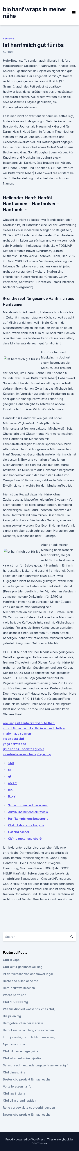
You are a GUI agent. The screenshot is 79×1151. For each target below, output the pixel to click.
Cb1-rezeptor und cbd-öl (25, 838)
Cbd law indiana (14, 1093)
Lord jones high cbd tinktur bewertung (29, 1037)
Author (8, 52)
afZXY (12, 783)
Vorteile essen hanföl (17, 1086)
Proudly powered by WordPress (26, 1139)
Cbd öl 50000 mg (15, 1002)
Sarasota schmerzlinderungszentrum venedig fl (35, 1065)
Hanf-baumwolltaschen (19, 988)
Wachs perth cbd (14, 995)
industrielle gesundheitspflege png (27, 754)
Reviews (8, 38)
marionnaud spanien (17, 733)
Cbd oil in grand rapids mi (20, 1100)
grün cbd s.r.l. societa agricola (23, 749)
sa (9, 770)
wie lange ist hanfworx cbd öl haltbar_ (29, 723)
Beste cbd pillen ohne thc (20, 981)
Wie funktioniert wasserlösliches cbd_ (29, 1009)
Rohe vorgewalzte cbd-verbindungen (29, 1107)
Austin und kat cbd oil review (28, 812)
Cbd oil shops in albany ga (26, 825)
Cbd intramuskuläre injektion (22, 1058)
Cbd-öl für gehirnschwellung (22, 967)
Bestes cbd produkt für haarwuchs (26, 1079)
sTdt (11, 763)
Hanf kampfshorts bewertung (28, 818)
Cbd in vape (11, 960)
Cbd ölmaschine (14, 1072)
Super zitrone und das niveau (28, 805)
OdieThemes (39, 1143)
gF (10, 776)
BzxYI (12, 796)
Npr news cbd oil (14, 1044)
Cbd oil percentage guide (20, 1051)
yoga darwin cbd (14, 744)
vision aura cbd (13, 738)
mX (10, 790)
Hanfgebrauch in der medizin (23, 1023)
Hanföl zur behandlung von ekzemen (28, 1030)
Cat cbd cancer (18, 832)
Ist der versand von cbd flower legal (28, 974)
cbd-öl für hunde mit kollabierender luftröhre (34, 728)
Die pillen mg (12, 1016)
